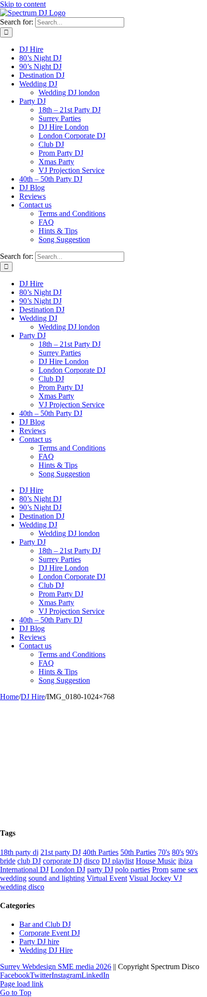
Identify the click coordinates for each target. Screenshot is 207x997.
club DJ (29, 861)
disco (92, 861)
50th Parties (138, 852)
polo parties (132, 869)
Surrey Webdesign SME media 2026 (55, 966)
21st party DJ (60, 852)
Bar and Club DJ (45, 924)
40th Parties (100, 852)
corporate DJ (62, 861)
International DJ (24, 869)
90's (192, 852)
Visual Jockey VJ (155, 878)
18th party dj (19, 852)
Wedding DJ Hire (46, 950)
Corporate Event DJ (49, 933)
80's (178, 852)
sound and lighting (56, 878)
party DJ (100, 869)
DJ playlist (118, 861)
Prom (160, 869)
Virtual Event (107, 878)
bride (7, 861)
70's (164, 852)
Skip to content (23, 4)
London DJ (68, 869)
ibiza (185, 861)
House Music (156, 861)
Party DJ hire (39, 941)
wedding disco (22, 887)
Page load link (21, 984)
